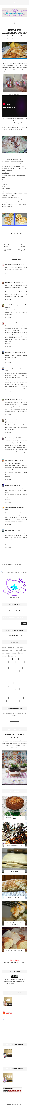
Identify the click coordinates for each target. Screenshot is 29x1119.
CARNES (24, 650)
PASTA (19, 686)
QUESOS (17, 689)
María (7, 438)
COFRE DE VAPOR (6, 653)
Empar (7, 485)
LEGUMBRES (23, 677)
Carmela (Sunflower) (11, 305)
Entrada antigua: (21, 247)
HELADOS (4, 677)
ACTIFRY (4, 647)
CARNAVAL (18, 650)
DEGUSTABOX (18, 668)
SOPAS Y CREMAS (14, 698)
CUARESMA (4, 656)
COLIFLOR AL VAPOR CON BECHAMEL (14, 923)
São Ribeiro (8, 352)
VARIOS (4, 700)
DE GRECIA (12, 662)
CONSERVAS (14, 653)
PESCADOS (14, 236)
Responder (8, 299)
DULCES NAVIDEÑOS (7, 671)
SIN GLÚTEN (18, 695)
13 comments (21, 38)
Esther (7, 399)
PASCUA (14, 686)
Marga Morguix (10, 368)
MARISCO (4, 680)
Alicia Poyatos (9, 460)
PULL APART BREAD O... (14, 845)
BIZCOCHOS (5, 650)
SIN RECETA (5, 698)
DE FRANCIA (5, 662)
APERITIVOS (11, 647)
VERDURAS (10, 700)
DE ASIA (15, 659)
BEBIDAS (22, 647)
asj (6, 530)
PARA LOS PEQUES (6, 686)
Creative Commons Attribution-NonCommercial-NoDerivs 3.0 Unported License (14, 982)
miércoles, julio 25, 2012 (17, 264)
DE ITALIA (4, 665)
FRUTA (14, 674)
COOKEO (21, 653)
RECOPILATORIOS (20, 692)
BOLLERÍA (12, 650)
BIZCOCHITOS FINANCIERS (14, 950)
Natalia (7, 264)
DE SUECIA (4, 668)
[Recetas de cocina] (7, 1013)
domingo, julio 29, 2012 (14, 530)
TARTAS (21, 698)
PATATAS (24, 686)
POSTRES (11, 689)
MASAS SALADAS (12, 680)
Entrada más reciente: (8, 247)
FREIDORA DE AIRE (6, 674)
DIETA (24, 668)
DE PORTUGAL (21, 665)
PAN (15, 683)
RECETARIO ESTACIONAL (8, 692)
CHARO (7, 282)
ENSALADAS (16, 671)
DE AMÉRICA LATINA (7, 659)
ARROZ (17, 647)
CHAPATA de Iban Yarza (14, 898)
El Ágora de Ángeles (18, 1103)
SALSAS (12, 695)
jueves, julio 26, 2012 (15, 438)
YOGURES (16, 700)
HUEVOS (17, 677)
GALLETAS (19, 674)
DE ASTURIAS (22, 659)
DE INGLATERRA (20, 662)
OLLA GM (10, 683)
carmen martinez (10, 507)
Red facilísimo (5, 695)
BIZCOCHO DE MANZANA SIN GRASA (14, 818)
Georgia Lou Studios (17, 1104)
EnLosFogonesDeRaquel (12, 419)
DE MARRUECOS (12, 665)
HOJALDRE (10, 677)
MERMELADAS (21, 680)
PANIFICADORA (21, 683)
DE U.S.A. (11, 668)
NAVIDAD (4, 683)
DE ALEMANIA (12, 656)
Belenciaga (8, 323)
